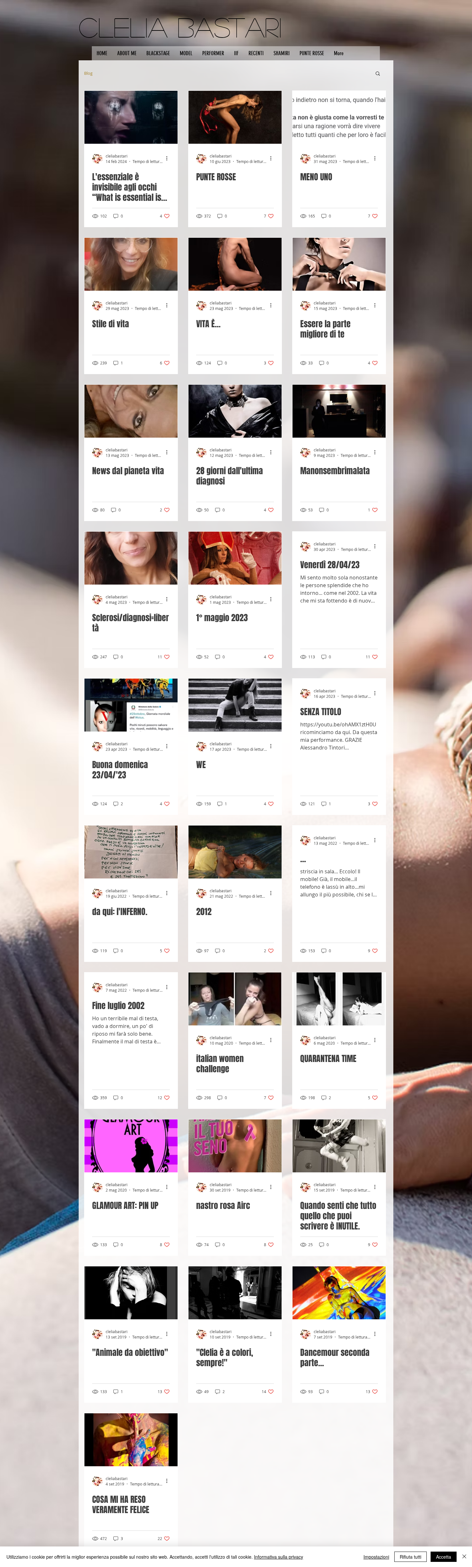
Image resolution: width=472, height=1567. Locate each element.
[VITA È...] (235, 264)
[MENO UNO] (339, 117)
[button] (378, 74)
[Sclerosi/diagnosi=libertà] (131, 558)
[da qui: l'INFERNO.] (131, 852)
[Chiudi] (464, 1557)
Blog (88, 73)
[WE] (235, 705)
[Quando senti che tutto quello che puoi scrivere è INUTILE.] (339, 1145)
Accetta (443, 1557)
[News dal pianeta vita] (131, 411)
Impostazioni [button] (376, 1557)
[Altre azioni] (169, 158)
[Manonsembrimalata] (339, 411)
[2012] (235, 852)
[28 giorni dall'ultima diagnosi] (235, 411)
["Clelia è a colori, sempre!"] (235, 1292)
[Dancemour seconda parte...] (339, 1292)
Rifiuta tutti (410, 1557)
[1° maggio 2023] (235, 558)
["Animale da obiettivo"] (131, 1292)
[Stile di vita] (131, 264)
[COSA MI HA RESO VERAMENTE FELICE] (131, 1439)
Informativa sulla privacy (278, 1557)
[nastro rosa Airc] (235, 1145)
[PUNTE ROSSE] (235, 117)
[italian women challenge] (235, 998)
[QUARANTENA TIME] (339, 998)
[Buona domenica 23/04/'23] (131, 705)
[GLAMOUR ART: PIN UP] (131, 1145)
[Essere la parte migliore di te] (339, 264)
